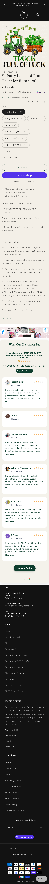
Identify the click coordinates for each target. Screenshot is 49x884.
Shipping (5, 97)
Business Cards (12, 649)
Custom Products (14, 667)
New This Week (13, 637)
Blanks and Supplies (15, 673)
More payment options (24, 182)
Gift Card (9, 679)
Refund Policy (12, 798)
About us (9, 762)
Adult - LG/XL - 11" (14, 138)
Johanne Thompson (21, 468)
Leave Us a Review (24, 371)
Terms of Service (13, 786)
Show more (9, 402)
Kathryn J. (16, 501)
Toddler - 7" (36, 118)
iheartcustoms (28, 882)
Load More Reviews (24, 568)
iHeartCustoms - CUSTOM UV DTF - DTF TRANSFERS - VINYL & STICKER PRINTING (24, 355)
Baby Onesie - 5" (14, 118)
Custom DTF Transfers (16, 655)
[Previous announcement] (4, 4)
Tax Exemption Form (15, 810)
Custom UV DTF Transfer (17, 661)
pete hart (15, 415)
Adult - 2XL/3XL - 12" (16, 145)
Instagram (10, 735)
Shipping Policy (13, 780)
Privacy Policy (12, 792)
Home (8, 631)
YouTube (9, 746)
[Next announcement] (44, 4)
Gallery (8, 774)
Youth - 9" (10, 125)
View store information (16, 196)
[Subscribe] (41, 828)
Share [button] (8, 318)
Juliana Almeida (19, 434)
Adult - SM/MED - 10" (16, 132)
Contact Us (10, 768)
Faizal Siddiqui (18, 382)
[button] (4, 15)
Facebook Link (13, 730)
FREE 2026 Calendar (15, 685)
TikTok (8, 741)
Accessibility (11, 804)
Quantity (6, 151)
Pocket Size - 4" (13, 112)
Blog (7, 643)
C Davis (15, 535)
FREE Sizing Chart (14, 691)
